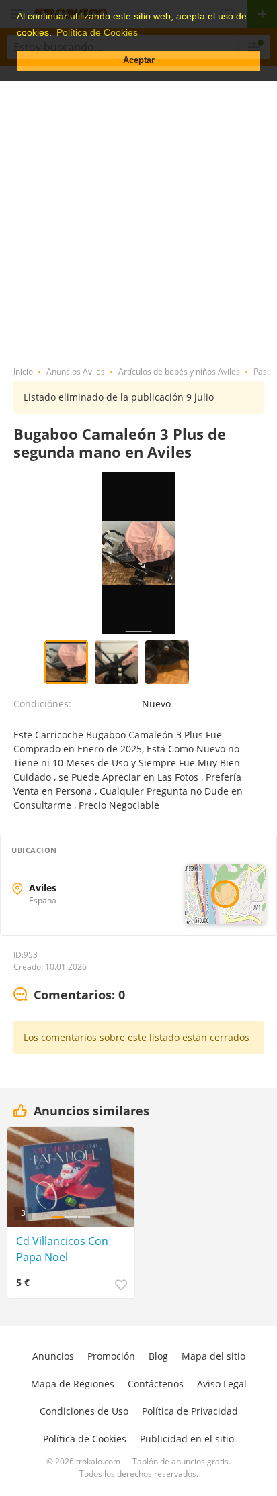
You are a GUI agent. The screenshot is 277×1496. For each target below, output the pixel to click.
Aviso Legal (222, 1383)
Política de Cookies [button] (97, 32)
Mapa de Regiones (72, 1383)
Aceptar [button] (139, 60)
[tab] (69, 995)
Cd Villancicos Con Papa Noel (62, 1249)
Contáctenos (156, 1383)
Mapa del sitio (213, 1356)
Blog (158, 1356)
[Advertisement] (138, 210)
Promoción (111, 1356)
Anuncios (53, 1356)
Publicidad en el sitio (187, 1438)
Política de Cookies (84, 1438)
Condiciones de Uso (84, 1411)
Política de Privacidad (190, 1411)
